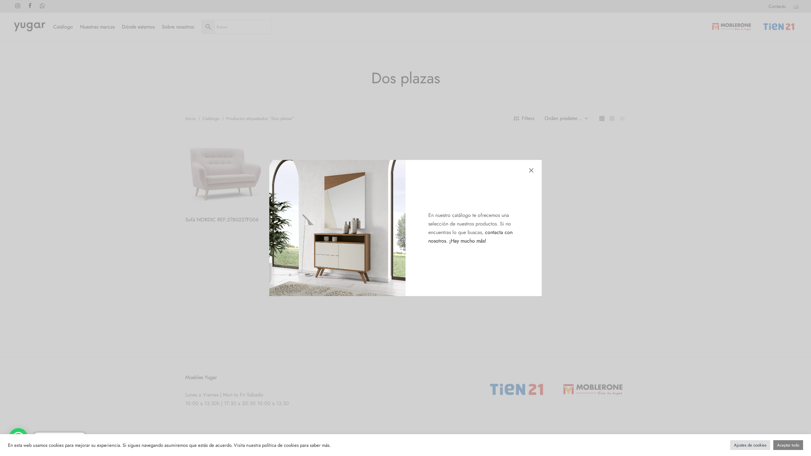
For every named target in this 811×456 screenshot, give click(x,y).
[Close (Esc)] (531, 170)
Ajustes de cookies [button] (750, 445)
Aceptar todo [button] (788, 445)
